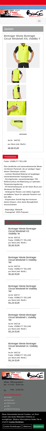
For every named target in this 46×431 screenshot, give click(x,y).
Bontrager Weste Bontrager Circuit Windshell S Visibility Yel (22, 260)
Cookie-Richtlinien (16, 422)
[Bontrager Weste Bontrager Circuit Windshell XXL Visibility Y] (23, 55)
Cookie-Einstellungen (12, 426)
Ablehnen (27, 426)
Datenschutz (10, 403)
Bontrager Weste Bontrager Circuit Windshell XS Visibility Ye (22, 231)
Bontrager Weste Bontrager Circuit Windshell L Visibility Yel (22, 317)
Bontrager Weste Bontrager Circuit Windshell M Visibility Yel (22, 288)
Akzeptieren (38, 426)
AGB (8, 406)
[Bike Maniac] (22, 13)
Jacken (8, 29)
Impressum (10, 400)
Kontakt (9, 397)
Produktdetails (10, 157)
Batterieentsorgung (13, 409)
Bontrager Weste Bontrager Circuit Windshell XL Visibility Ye (23, 346)
